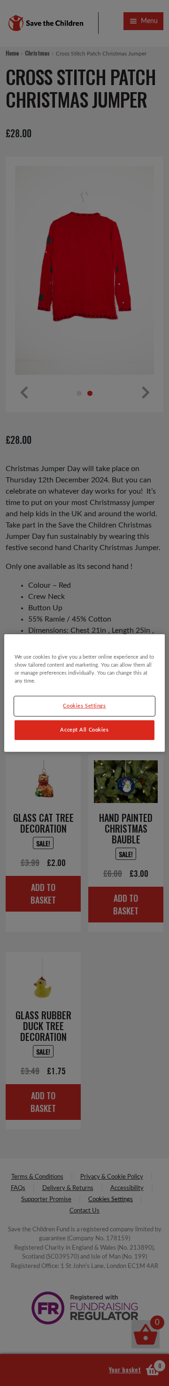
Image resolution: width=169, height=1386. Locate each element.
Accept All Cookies (84, 729)
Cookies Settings (84, 706)
